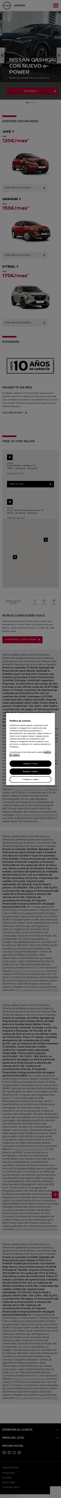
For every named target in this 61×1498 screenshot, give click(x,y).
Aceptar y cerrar (30, 763)
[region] (30, 749)
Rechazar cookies (30, 771)
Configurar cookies (30, 779)
